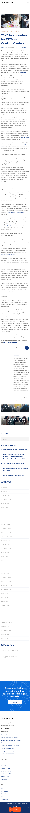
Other (4, 662)
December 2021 (6, 536)
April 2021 (5, 569)
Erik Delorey (4, 47)
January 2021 (6, 581)
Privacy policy (16, 809)
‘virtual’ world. (4, 266)
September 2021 (6, 548)
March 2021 (5, 573)
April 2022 (5, 520)
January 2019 (6, 614)
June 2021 (4, 561)
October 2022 (6, 495)
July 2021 (4, 556)
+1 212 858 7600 (5, 728)
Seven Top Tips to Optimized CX (13, 475)
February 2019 (6, 610)
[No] (28, 807)
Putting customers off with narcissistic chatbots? (15, 469)
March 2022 (5, 524)
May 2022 (4, 516)
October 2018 (6, 626)
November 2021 (6, 540)
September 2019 (6, 589)
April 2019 (5, 601)
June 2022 (4, 512)
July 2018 (4, 638)
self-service (23, 72)
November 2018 (6, 622)
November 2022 (6, 491)
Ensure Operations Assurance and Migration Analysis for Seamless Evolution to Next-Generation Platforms (16, 456)
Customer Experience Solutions (10, 651)
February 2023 (6, 487)
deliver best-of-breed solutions (15, 212)
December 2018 (6, 618)
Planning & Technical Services (13, 666)
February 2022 (6, 528)
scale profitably (25, 137)
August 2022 (5, 503)
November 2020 (6, 585)
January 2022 (6, 532)
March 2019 (5, 605)
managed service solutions (8, 254)
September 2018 (6, 630)
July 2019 (4, 593)
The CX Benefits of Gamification (13, 463)
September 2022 (6, 499)
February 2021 (6, 577)
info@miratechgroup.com (7, 725)
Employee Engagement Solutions (10, 657)
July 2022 (4, 507)
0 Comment (24, 47)
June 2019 (4, 597)
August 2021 (5, 552)
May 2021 (4, 565)
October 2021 (6, 544)
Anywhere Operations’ (7, 226)
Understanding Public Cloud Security (15, 449)
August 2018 (5, 634)
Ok (10, 809)
